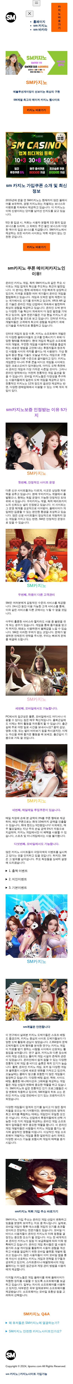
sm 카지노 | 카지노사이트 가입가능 (26, 1373)
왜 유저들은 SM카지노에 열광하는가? (34, 1322)
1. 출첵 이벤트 (18, 870)
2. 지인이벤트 (18, 879)
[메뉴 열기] (36, 3)
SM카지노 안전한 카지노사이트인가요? (35, 1331)
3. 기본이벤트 (18, 887)
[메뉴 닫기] (29, 14)
